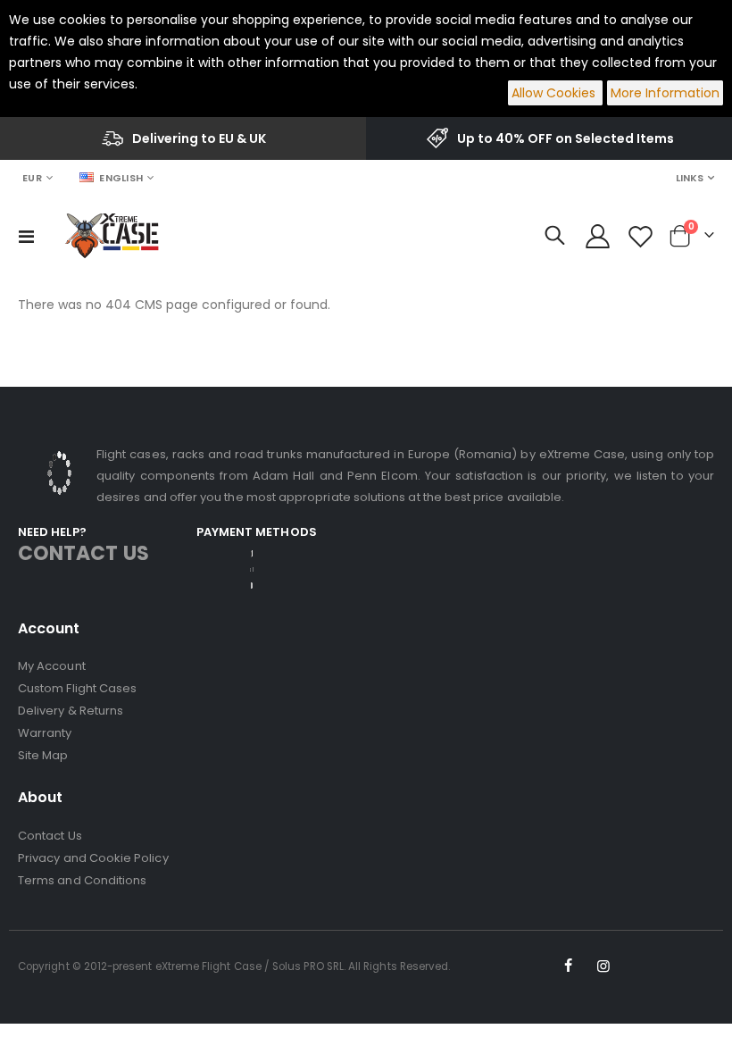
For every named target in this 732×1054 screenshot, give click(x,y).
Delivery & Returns (70, 710)
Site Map (43, 755)
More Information (665, 93)
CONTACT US (83, 553)
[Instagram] (603, 966)
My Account (52, 665)
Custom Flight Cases (77, 688)
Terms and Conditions (82, 880)
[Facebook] (568, 966)
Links (689, 178)
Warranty (45, 732)
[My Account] (597, 236)
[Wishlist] (641, 236)
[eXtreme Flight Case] (111, 235)
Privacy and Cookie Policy (93, 857)
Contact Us (50, 835)
